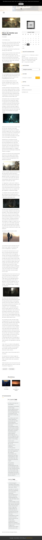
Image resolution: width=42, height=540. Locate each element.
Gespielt (3, 31)
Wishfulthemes (29, 538)
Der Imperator (11, 399)
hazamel (10, 479)
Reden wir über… (26, 85)
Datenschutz (25, 92)
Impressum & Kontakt (27, 89)
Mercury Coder (25, 57)
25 (25, 44)
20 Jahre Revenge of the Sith (31, 59)
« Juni (23, 48)
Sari (22, 62)
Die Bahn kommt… (34, 57)
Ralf (22, 59)
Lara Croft (5, 369)
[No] (40, 2)
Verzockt (7, 31)
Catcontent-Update (31, 60)
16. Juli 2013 (4, 36)
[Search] (21, 9)
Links (23, 87)
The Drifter (6, 389)
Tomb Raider (11, 369)
